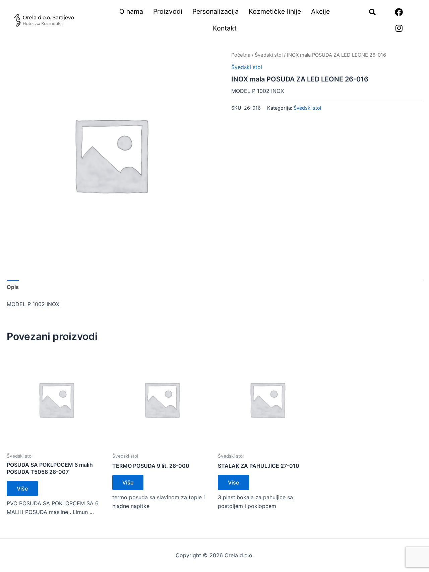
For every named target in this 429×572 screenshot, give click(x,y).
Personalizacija (215, 11)
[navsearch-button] (369, 12)
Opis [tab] (13, 287)
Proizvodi (167, 11)
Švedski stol (269, 55)
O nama (131, 11)
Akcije (320, 11)
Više (22, 488)
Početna (240, 55)
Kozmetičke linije (275, 11)
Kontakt (225, 28)
